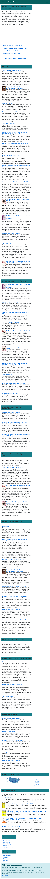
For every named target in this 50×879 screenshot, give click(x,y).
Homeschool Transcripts (9, 61)
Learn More (5, 875)
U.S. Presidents (7, 855)
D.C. (37, 779)
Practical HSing (7, 844)
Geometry (5, 857)
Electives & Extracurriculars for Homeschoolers (15, 48)
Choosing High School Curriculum (11, 53)
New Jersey (37, 786)
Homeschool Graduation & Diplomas (12, 56)
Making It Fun (6, 842)
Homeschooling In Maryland (9, 2)
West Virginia (37, 781)
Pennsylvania (37, 778)
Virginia (37, 784)
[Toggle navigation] (47, 2)
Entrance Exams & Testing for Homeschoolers (14, 58)
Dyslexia (5, 862)
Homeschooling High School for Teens (12, 45)
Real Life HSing (7, 840)
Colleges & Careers (8, 847)
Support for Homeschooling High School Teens (15, 50)
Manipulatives (6, 860)
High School (6, 845)
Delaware (37, 782)
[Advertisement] (16, 35)
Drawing (5, 858)
